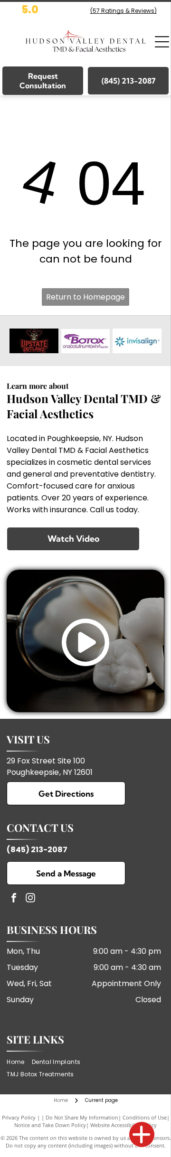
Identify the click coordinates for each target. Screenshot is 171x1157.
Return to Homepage (85, 297)
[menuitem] (19, 1061)
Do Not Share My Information (82, 1117)
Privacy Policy (19, 1117)
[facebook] (14, 899)
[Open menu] (162, 42)
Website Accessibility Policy (123, 1125)
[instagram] (30, 899)
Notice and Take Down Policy (50, 1125)
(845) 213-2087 (37, 849)
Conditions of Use (145, 1117)
